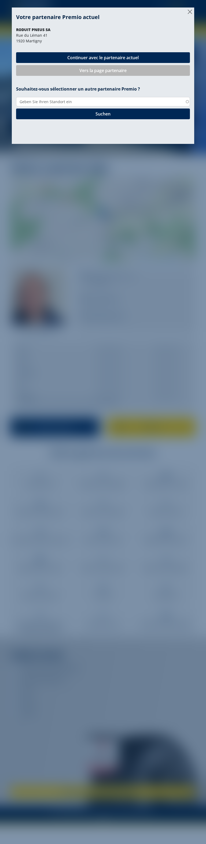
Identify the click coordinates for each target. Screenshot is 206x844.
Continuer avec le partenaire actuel (103, 58)
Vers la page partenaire (103, 70)
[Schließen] (190, 12)
